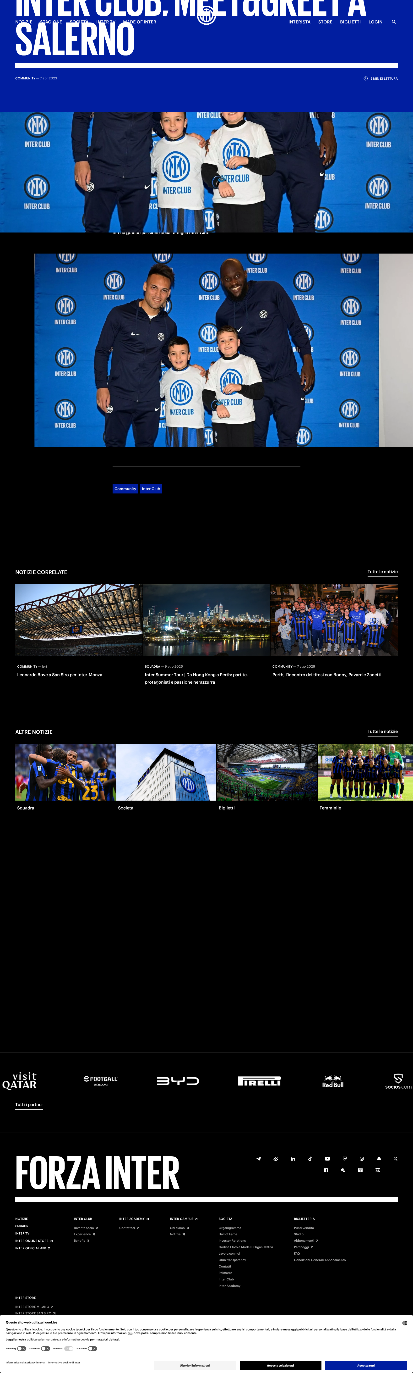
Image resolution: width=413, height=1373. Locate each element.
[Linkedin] (293, 1159)
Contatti (225, 1266)
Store (325, 22)
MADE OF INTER (139, 22)
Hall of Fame (228, 1234)
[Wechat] (343, 1170)
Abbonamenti (304, 1241)
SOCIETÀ (79, 22)
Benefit (79, 1241)
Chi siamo (177, 1228)
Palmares (225, 1273)
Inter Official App (30, 1248)
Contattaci (127, 1228)
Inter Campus (181, 1219)
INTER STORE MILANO (32, 1307)
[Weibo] (276, 1159)
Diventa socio (84, 1228)
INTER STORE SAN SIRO (33, 1313)
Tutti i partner (29, 1104)
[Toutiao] (377, 1170)
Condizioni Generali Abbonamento (320, 1260)
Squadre (22, 1226)
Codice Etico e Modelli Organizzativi (246, 1247)
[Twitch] (345, 1159)
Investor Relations (232, 1241)
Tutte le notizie (383, 571)
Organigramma (230, 1228)
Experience (82, 1234)
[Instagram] (362, 1159)
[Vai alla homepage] (206, 16)
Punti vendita (304, 1228)
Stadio (299, 1234)
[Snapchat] (379, 1159)
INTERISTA (299, 22)
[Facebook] (326, 1170)
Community (125, 488)
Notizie (21, 1219)
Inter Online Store (32, 1241)
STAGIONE (51, 22)
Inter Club (151, 488)
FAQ (297, 1254)
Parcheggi (301, 1247)
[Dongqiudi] (360, 1170)
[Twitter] (395, 1159)
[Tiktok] (310, 1159)
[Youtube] (327, 1159)
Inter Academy (132, 1219)
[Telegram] (258, 1159)
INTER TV (105, 22)
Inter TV (22, 1233)
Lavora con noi (229, 1254)
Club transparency (232, 1260)
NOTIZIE (24, 22)
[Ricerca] (394, 22)
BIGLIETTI (350, 22)
